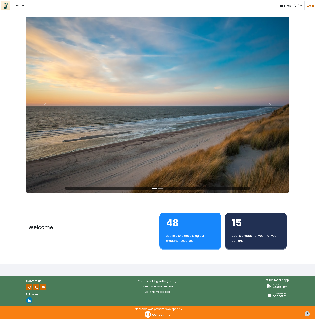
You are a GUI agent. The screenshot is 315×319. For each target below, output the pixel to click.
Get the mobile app (157, 292)
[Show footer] (307, 313)
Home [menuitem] (20, 5)
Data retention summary (157, 286)
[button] (291, 5)
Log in (310, 6)
